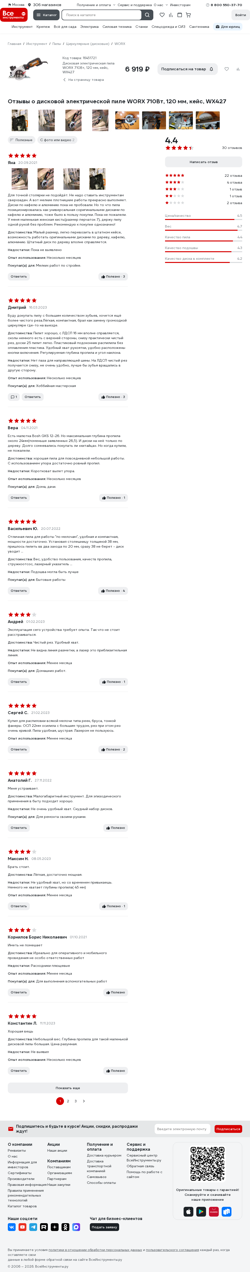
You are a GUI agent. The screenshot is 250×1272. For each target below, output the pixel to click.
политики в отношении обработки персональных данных (95, 1250)
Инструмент (22, 26)
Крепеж (43, 26)
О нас (13, 1156)
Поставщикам (59, 1167)
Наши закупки (58, 1184)
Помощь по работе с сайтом (144, 1174)
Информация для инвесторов (22, 1164)
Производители (21, 1179)
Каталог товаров (22, 1206)
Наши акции (57, 1150)
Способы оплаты (101, 1182)
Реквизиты (17, 1150)
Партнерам (56, 1179)
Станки (141, 26)
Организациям (59, 1173)
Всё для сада (65, 26)
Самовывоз (96, 1177)
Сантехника (199, 26)
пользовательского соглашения (172, 1250)
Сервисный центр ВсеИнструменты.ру (144, 1157)
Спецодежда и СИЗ (168, 26)
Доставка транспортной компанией (99, 1166)
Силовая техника (117, 26)
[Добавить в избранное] (226, 69)
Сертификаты (19, 1173)
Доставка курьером (104, 1155)
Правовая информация (27, 1184)
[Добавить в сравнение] (238, 69)
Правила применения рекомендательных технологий (26, 1195)
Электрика (89, 26)
